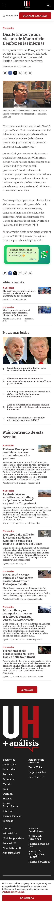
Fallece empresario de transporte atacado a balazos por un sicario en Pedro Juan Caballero (29, 381)
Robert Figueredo (34, 639)
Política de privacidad (13, 892)
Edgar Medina (34, 523)
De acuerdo (27, 898)
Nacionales (8, 28)
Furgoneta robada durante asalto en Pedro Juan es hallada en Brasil (19, 654)
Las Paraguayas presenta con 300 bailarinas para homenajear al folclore (28, 394)
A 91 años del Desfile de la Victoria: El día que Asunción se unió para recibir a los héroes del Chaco (22, 539)
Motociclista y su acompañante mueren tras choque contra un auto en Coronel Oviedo (18, 615)
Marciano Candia (35, 599)
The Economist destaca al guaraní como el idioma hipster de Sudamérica (16, 312)
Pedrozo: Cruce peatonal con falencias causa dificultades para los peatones (19, 454)
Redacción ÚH (29, 320)
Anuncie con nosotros (36, 761)
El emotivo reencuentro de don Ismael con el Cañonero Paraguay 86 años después (19, 293)
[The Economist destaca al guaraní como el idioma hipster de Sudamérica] (44, 310)
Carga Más (27, 689)
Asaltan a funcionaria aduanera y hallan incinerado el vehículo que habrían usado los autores (28, 407)
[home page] (27, 5)
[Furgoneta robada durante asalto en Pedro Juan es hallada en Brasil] (44, 650)
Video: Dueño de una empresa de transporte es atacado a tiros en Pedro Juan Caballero (18, 579)
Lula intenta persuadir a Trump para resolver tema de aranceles (26, 369)
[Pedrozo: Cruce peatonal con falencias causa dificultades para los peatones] (44, 448)
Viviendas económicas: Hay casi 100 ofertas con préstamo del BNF (26, 419)
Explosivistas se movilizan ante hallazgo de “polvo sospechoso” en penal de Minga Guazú (19, 499)
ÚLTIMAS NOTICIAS (35, 15)
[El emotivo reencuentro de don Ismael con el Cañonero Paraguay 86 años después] (44, 290)
